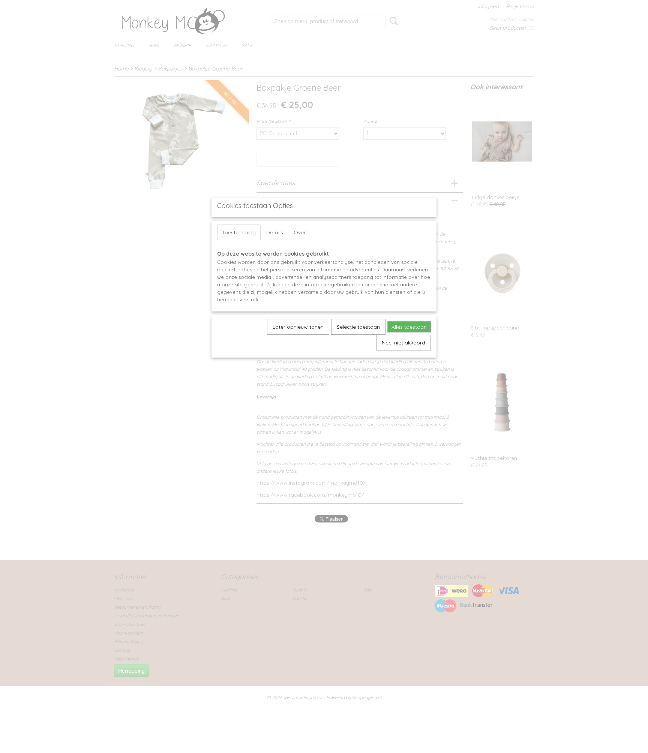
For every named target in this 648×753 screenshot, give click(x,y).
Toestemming (239, 232)
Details (274, 232)
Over (300, 232)
